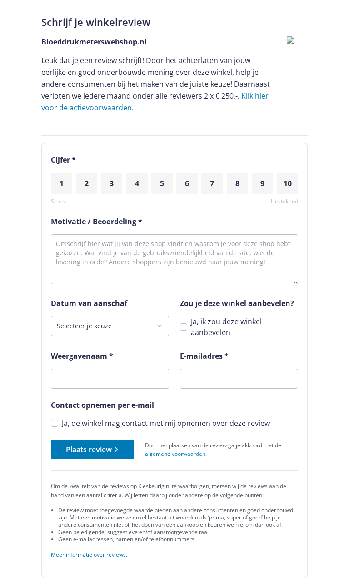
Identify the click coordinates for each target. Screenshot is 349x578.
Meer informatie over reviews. (89, 554)
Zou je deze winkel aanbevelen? (237, 303)
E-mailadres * (204, 356)
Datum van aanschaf (89, 303)
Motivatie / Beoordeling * (96, 222)
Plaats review (89, 449)
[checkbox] (183, 327)
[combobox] (110, 326)
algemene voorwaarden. (176, 454)
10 (288, 183)
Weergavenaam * (82, 356)
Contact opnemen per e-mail (102, 405)
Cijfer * (63, 160)
